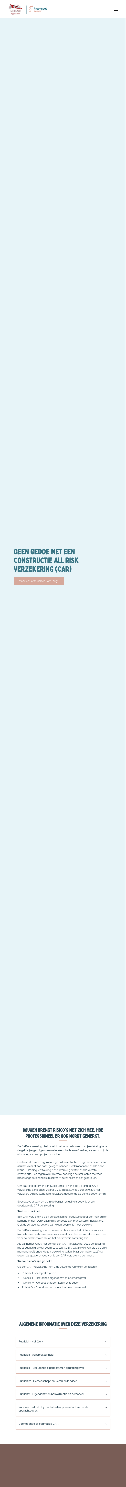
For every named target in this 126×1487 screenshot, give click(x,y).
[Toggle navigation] (116, 9)
